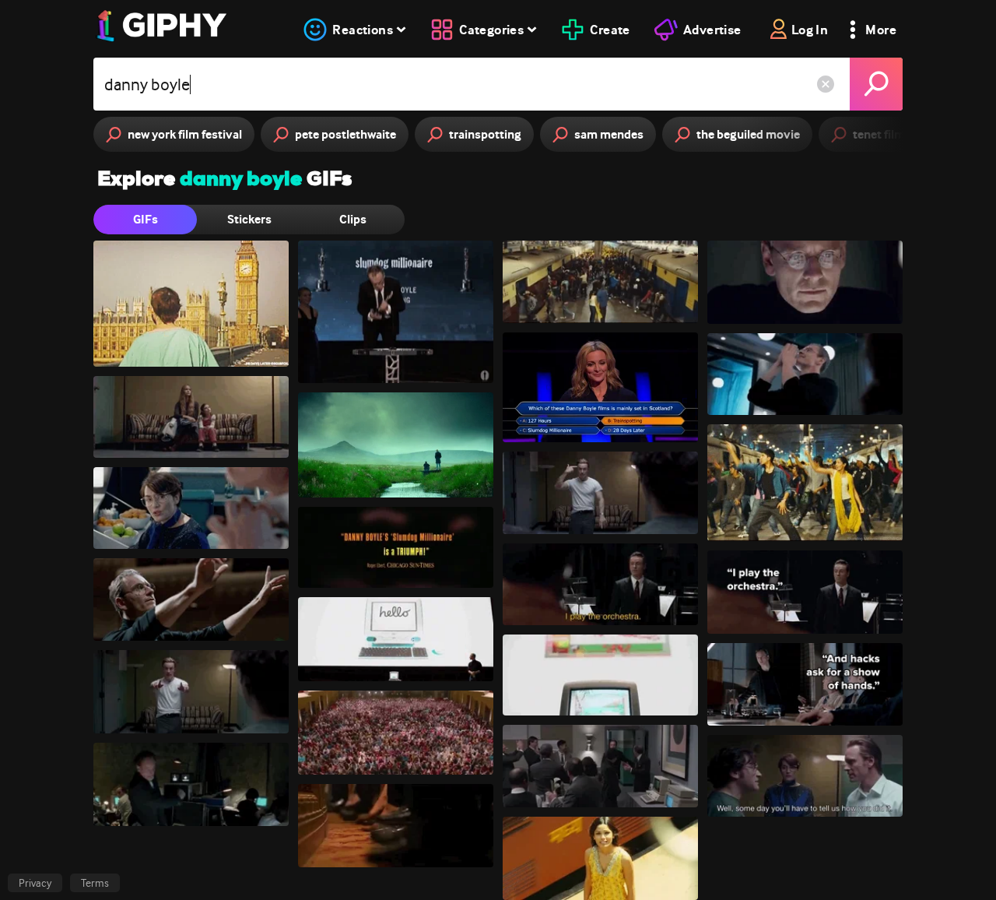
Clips (352, 219)
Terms (95, 883)
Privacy (35, 883)
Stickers (249, 219)
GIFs (145, 219)
